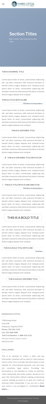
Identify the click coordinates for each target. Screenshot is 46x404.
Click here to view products (32, 103)
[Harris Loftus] (23, 4)
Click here (38, 251)
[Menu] (3, 4)
